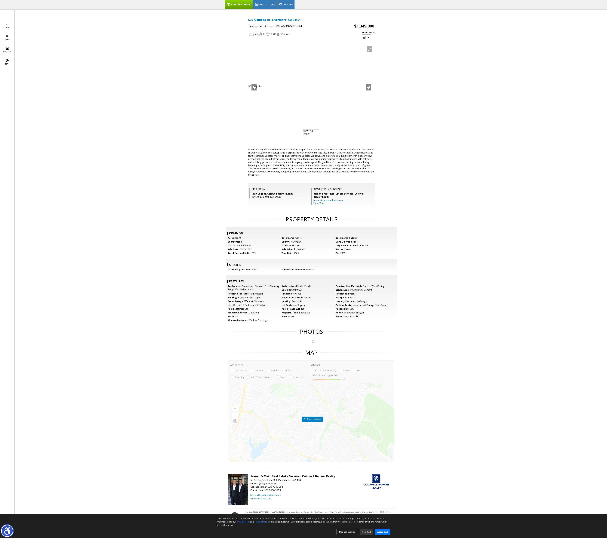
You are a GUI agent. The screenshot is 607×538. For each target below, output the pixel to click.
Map (7, 64)
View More (318, 203)
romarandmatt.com (260, 498)
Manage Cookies (347, 531)
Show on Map (313, 419)
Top (7, 27)
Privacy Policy (243, 521)
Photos (7, 51)
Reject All (366, 531)
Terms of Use (260, 521)
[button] (7, 531)
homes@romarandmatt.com (328, 199)
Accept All (382, 531)
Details (7, 39)
